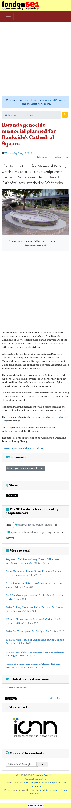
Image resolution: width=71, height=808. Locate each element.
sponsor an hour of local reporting (30, 532)
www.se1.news (36, 805)
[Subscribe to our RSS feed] (65, 115)
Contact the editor (35, 779)
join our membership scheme (35, 525)
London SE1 (15, 115)
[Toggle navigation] (8, 16)
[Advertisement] (35, 59)
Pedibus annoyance (16, 688)
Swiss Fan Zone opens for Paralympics (27, 631)
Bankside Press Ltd (43, 775)
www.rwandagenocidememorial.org (23, 448)
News (30, 115)
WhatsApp (56, 698)
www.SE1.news (55, 100)
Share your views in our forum (25, 468)
